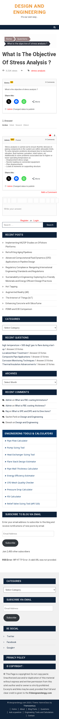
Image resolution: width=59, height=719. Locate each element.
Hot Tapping (11, 286)
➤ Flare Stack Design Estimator (20, 461)
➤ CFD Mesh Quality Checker (19, 482)
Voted (11, 125)
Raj (7, 411)
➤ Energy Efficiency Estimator (20, 475)
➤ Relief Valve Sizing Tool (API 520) (22, 503)
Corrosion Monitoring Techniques (18, 360)
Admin (9, 400)
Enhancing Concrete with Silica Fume (23, 303)
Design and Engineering (31, 417)
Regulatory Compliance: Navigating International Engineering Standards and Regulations (29, 269)
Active (5, 125)
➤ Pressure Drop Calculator (19, 489)
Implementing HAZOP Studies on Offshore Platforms (26, 244)
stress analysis (38, 70)
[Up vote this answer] (50, 135)
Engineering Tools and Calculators (39, 712)
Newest (19, 125)
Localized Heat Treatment (15, 353)
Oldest (26, 125)
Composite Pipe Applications (16, 357)
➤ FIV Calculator (13, 496)
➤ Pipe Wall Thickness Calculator (21, 468)
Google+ (11, 648)
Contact (31, 716)
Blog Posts (32, 709)
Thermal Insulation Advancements (19, 364)
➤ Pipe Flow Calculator (16, 440)
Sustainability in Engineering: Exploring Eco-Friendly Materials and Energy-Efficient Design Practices (30, 279)
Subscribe (10, 543)
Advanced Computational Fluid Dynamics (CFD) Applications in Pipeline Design (28, 260)
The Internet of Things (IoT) (19, 298)
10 (12, 82)
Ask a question (15, 712)
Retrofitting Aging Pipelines (19, 252)
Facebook (11, 642)
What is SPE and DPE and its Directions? (31, 411)
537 (12, 139)
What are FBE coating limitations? (31, 400)
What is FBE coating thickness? (30, 405)
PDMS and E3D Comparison (19, 309)
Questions (45, 709)
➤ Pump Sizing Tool (15, 447)
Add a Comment (49, 192)
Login (36, 220)
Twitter (10, 636)
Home (14, 709)
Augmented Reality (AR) (17, 292)
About (22, 709)
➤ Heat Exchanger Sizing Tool (20, 454)
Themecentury (29, 706)
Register (24, 220)
